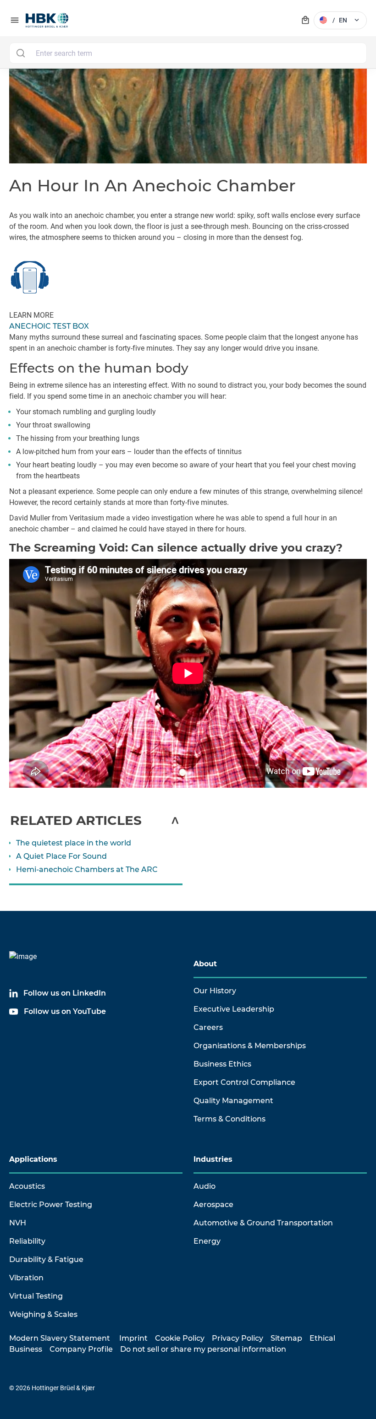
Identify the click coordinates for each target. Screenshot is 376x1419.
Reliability (27, 1241)
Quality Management (233, 1100)
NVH (17, 1223)
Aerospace (213, 1204)
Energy (207, 1241)
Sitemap (286, 1338)
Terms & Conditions (229, 1119)
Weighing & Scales (43, 1314)
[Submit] (20, 53)
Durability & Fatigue (46, 1259)
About (205, 963)
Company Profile (81, 1349)
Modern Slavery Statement (59, 1338)
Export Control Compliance (244, 1082)
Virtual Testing (36, 1296)
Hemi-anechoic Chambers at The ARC (87, 869)
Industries (213, 1159)
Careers (208, 1027)
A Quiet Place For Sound (61, 856)
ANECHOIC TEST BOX (49, 326)
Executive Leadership (234, 1009)
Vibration (26, 1277)
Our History (215, 990)
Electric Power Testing (50, 1204)
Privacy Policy (237, 1338)
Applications (33, 1159)
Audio (205, 1186)
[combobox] (188, 53)
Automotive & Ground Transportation (263, 1223)
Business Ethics (222, 1064)
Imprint (133, 1338)
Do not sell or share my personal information (203, 1349)
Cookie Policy (180, 1338)
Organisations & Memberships (250, 1045)
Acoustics (27, 1186)
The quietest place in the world (73, 843)
